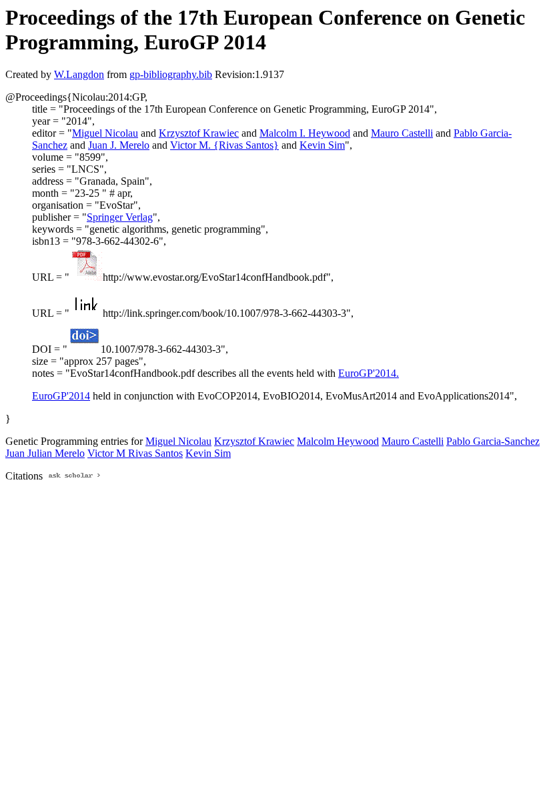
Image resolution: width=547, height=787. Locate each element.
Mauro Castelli (402, 133)
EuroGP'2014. (368, 373)
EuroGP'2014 (61, 396)
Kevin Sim (322, 145)
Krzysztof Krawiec (199, 133)
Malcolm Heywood (338, 441)
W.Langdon (79, 74)
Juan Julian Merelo (45, 453)
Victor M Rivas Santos (135, 453)
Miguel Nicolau (105, 133)
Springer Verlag (120, 217)
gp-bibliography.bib (170, 74)
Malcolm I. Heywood (304, 133)
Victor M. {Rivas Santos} (224, 145)
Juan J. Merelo (118, 145)
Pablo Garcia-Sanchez (493, 441)
